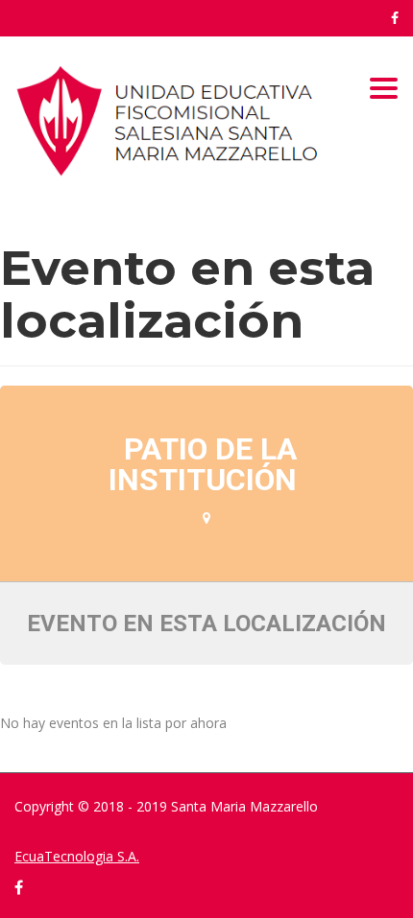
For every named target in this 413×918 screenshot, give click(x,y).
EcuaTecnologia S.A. (76, 856)
